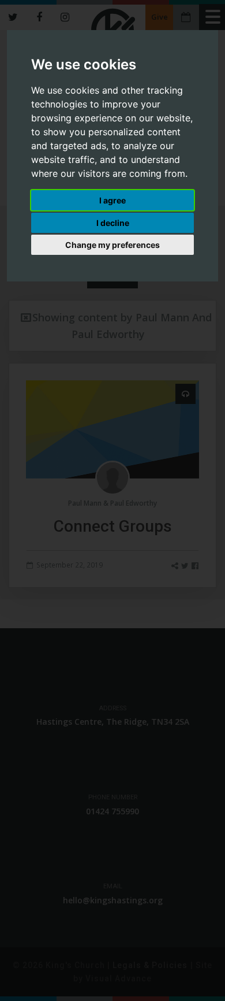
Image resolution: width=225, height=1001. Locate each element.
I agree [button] (112, 200)
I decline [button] (112, 223)
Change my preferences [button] (112, 245)
